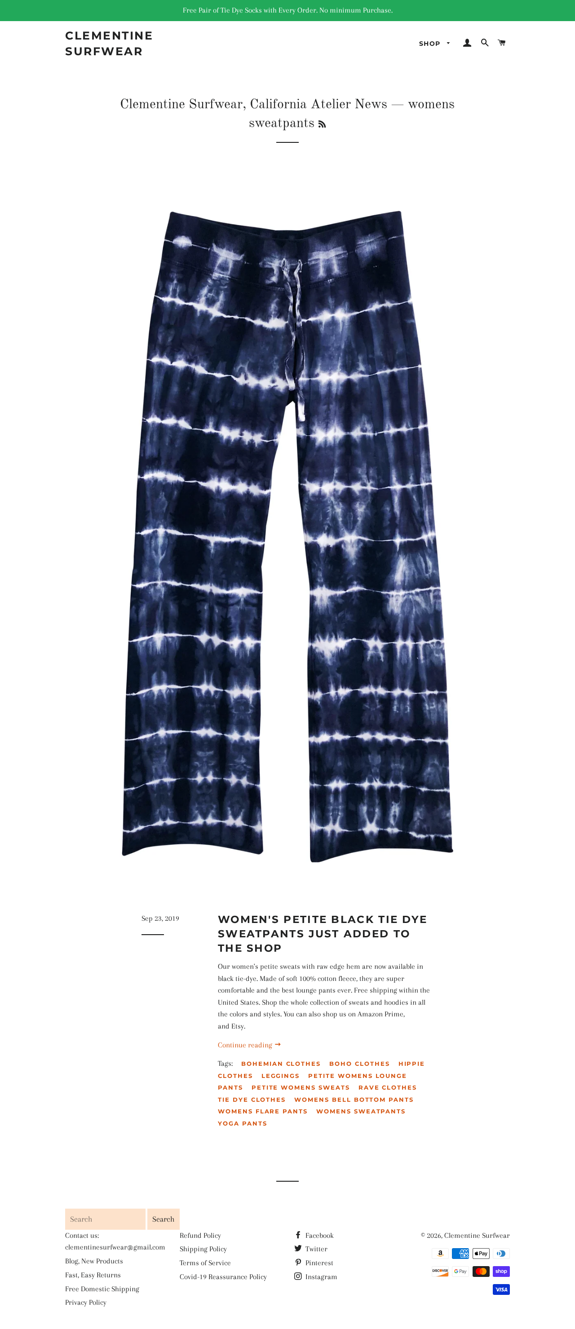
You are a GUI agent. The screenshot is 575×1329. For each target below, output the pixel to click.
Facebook (319, 1235)
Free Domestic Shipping (102, 1289)
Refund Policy (200, 1235)
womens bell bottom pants (354, 1099)
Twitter (315, 1249)
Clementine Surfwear (109, 43)
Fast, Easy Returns (93, 1275)
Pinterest (318, 1262)
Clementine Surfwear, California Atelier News (253, 104)
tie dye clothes (252, 1099)
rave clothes (387, 1087)
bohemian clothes (281, 1063)
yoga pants (242, 1123)
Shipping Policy (203, 1249)
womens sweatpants (361, 1111)
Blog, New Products (94, 1261)
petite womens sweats (301, 1087)
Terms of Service (205, 1262)
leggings (280, 1075)
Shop (431, 44)
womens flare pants (263, 1111)
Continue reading (246, 1045)
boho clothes (359, 1063)
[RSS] (322, 125)
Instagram (320, 1276)
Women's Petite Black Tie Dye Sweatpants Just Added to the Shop (322, 933)
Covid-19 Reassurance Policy (223, 1276)
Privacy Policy (85, 1302)
